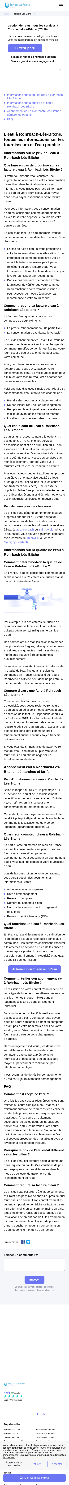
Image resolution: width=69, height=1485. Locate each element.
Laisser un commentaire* (21, 1255)
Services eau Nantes (45, 1437)
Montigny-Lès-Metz (16, 542)
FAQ (10, 119)
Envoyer (34, 1279)
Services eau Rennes (45, 1433)
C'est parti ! (27, 48)
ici (36, 271)
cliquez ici (49, 1290)
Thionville (32, 538)
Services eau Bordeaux (46, 1430)
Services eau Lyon (12, 1433)
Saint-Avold (46, 529)
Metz (18, 529)
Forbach (28, 529)
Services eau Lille (11, 1437)
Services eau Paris (12, 1430)
